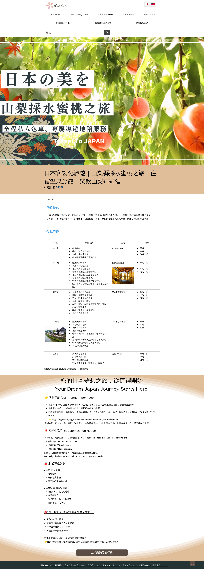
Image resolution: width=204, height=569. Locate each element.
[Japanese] (147, 4)
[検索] (107, 32)
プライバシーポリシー (74, 565)
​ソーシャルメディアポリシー (107, 565)
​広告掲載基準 (56, 565)
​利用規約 (89, 565)
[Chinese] (153, 4)
